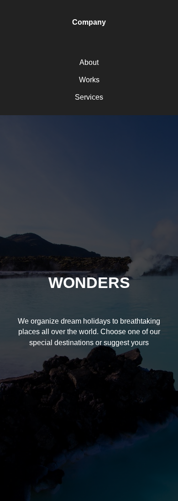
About (89, 62)
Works (89, 80)
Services (89, 97)
